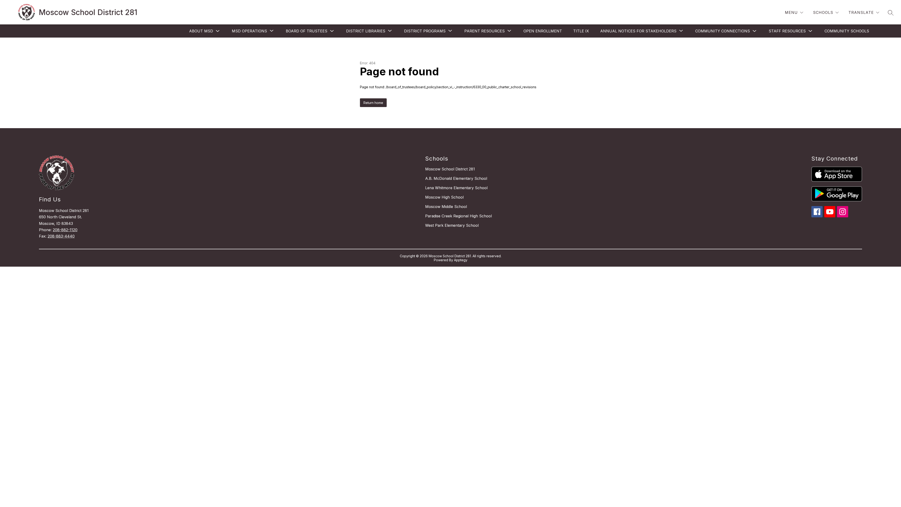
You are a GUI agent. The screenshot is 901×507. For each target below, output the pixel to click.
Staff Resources (787, 31)
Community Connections (722, 31)
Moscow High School (444, 197)
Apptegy (460, 260)
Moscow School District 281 (450, 169)
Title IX (581, 31)
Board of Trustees (306, 31)
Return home (373, 103)
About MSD (201, 31)
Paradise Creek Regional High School (458, 216)
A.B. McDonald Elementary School (456, 178)
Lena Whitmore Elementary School (456, 187)
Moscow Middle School (446, 206)
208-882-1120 (65, 229)
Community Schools (847, 31)
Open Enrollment (542, 31)
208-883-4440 (61, 236)
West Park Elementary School (452, 225)
